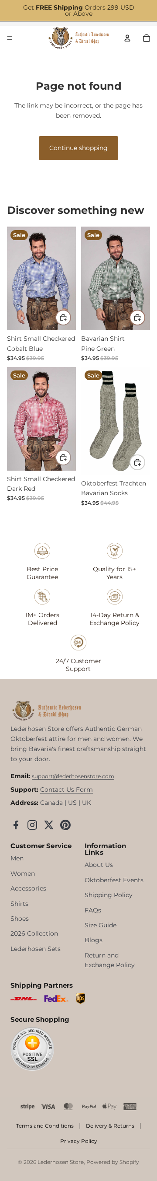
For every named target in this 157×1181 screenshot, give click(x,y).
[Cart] (146, 38)
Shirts (19, 904)
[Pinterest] (65, 825)
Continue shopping (78, 148)
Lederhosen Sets (35, 949)
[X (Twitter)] (49, 825)
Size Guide (100, 925)
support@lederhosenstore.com (73, 776)
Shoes (19, 918)
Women (22, 873)
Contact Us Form (66, 789)
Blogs (93, 940)
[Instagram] (32, 825)
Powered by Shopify (112, 1162)
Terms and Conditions (45, 1125)
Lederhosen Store (61, 1162)
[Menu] (9, 38)
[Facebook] (15, 825)
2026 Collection (34, 933)
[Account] (127, 38)
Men (17, 858)
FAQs (93, 910)
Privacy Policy (78, 1141)
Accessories (28, 888)
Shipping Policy (109, 895)
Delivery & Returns (110, 1125)
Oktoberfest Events (114, 880)
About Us (99, 865)
